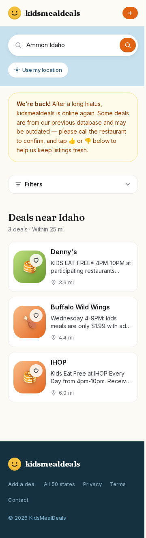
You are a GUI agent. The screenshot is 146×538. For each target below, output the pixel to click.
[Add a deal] (130, 13)
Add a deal (22, 484)
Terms (118, 484)
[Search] (128, 45)
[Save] (36, 260)
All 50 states (59, 484)
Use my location (42, 70)
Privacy (92, 484)
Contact (18, 500)
